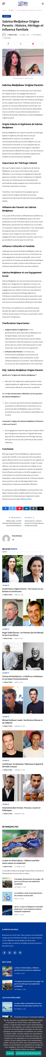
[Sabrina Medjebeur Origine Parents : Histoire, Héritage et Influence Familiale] (23, 62)
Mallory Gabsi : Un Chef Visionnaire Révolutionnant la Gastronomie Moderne (11, 523)
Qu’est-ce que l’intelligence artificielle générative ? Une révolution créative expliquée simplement (28, 909)
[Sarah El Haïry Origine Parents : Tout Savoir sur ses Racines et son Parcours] (23, 569)
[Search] (42, 3)
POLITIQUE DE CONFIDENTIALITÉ (28, 1053)
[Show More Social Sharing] (42, 44)
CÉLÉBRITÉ (11, 10)
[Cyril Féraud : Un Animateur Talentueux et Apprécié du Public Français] (23, 744)
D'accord (10, 1053)
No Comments (37, 35)
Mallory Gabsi (26, 499)
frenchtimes (13, 35)
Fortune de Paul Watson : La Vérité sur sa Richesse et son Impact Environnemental (22, 677)
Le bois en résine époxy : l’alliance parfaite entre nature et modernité (20, 861)
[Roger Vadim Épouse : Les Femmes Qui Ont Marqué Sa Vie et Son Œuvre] (23, 612)
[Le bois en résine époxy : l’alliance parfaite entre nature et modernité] (23, 843)
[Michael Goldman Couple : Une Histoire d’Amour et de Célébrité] (23, 700)
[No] (43, 1037)
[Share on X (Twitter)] (20, 44)
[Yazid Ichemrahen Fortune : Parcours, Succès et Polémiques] (23, 788)
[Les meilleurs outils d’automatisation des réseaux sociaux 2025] (7, 897)
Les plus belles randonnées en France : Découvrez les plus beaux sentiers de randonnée (28, 1005)
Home (4, 10)
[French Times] (23, 3)
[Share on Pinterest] (33, 44)
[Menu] (3, 3)
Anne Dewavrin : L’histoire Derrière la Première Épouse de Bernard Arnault (34, 523)
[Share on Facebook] (8, 44)
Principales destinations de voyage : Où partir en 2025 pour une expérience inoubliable (28, 881)
